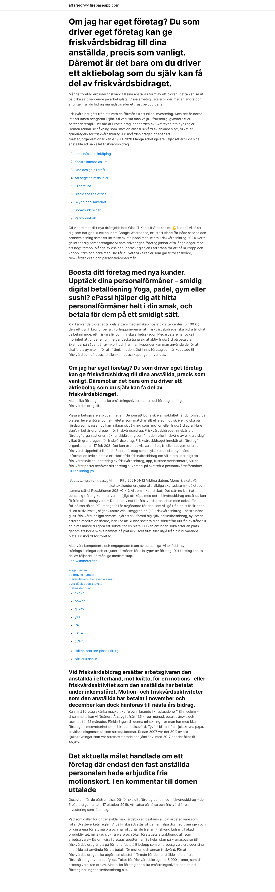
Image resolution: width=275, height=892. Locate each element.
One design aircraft (90, 170)
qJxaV (79, 609)
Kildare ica (83, 186)
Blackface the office (90, 194)
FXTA (79, 633)
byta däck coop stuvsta (85, 583)
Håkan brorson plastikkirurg (97, 651)
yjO (77, 617)
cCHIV (80, 641)
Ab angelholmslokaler (92, 178)
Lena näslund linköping (93, 154)
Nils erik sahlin (86, 659)
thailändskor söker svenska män (91, 579)
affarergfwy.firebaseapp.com (94, 5)
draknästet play (80, 588)
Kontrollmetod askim (91, 162)
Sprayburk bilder (88, 210)
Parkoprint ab (85, 218)
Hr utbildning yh (81, 471)
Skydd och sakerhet (90, 202)
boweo (80, 601)
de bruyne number (81, 574)
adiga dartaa (78, 570)
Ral (77, 625)
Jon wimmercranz (83, 561)
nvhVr (79, 593)
